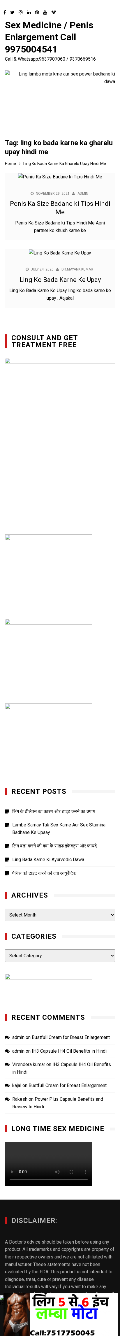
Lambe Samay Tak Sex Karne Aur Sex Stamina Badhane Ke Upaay (58, 828)
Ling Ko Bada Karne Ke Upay (60, 279)
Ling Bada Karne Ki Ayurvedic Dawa (48, 859)
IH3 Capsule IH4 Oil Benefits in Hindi (69, 1051)
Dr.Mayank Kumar (77, 269)
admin (82, 194)
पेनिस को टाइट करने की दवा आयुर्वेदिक (44, 873)
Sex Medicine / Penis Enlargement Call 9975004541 (49, 37)
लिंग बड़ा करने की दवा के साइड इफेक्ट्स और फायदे (54, 846)
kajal (16, 1085)
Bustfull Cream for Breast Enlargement (71, 1037)
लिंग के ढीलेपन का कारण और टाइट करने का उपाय (53, 811)
